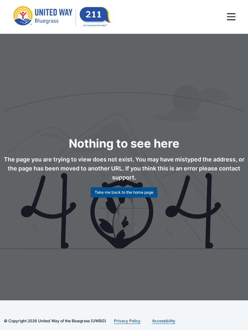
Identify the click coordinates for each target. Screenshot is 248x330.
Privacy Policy (126, 321)
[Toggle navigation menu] (231, 17)
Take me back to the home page (124, 192)
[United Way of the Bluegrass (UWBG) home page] (67, 17)
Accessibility (161, 321)
